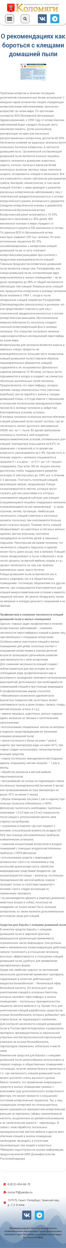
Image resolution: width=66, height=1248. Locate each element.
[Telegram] (54, 18)
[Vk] (42, 18)
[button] (9, 18)
